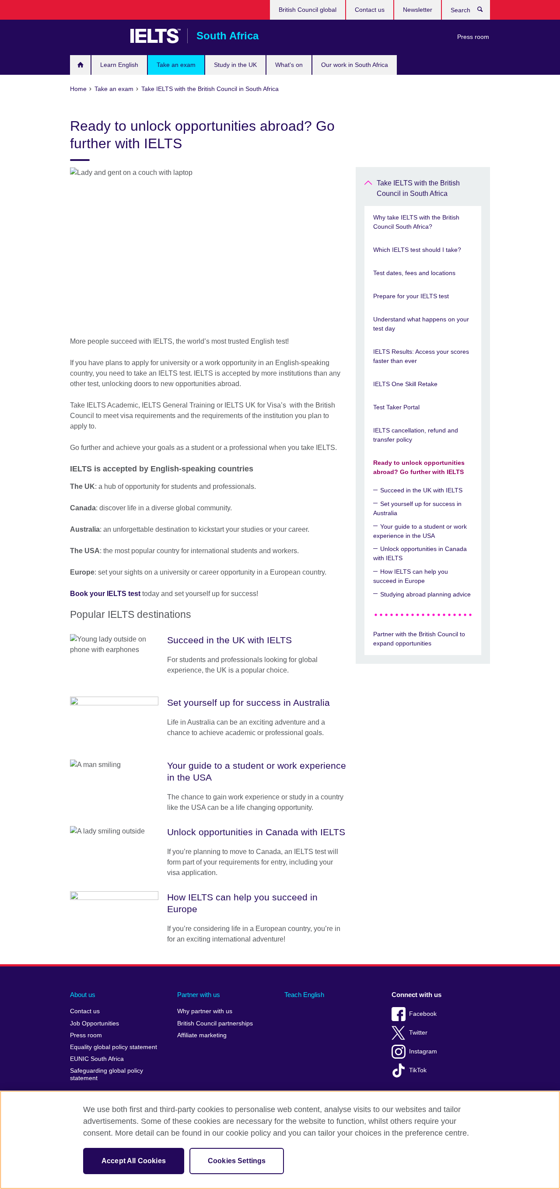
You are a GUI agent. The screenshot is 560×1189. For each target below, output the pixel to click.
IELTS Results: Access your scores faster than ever (421, 356)
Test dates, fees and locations (414, 272)
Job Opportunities (94, 1023)
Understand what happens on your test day (421, 324)
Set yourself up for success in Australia (417, 508)
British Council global (307, 9)
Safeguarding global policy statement (106, 1074)
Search (484, 11)
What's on (289, 64)
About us (82, 994)
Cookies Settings (237, 1161)
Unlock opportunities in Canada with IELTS (420, 553)
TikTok (418, 1070)
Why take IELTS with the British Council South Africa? (416, 222)
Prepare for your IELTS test (411, 296)
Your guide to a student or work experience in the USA (420, 531)
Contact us (370, 9)
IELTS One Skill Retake (405, 383)
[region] (280, 1140)
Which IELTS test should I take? (417, 249)
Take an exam (176, 64)
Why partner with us (204, 1011)
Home (80, 65)
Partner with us (198, 994)
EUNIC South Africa (97, 1059)
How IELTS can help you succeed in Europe (410, 576)
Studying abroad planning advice (425, 594)
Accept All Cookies (134, 1161)
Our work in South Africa (354, 64)
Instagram (423, 1051)
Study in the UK (235, 64)
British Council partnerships (215, 1023)
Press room (473, 36)
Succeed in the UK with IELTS (421, 490)
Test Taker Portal (396, 407)
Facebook (423, 1014)
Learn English (119, 64)
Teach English (304, 994)
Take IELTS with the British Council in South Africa (418, 188)
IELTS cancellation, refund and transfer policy (415, 435)
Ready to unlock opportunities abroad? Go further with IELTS (419, 467)
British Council (96, 35)
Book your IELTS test (105, 593)
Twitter (418, 1032)
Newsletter (417, 9)
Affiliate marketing (202, 1035)
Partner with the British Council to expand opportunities (419, 639)
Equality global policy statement (113, 1047)
